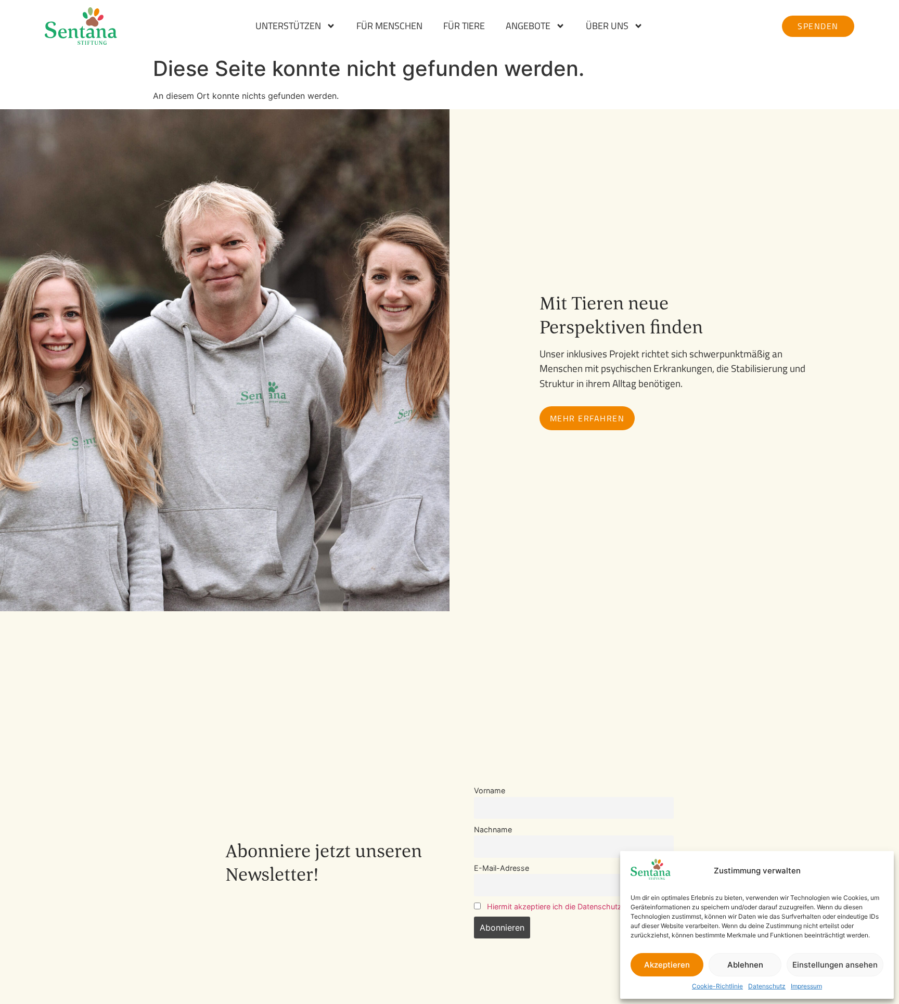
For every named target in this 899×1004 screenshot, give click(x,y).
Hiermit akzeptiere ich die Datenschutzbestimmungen (580, 906)
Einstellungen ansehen (835, 965)
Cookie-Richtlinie (717, 986)
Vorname (489, 790)
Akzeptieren (667, 965)
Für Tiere (464, 26)
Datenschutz (767, 986)
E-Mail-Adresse (501, 868)
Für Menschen (389, 26)
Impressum (806, 986)
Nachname (493, 829)
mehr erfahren (587, 418)
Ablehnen (745, 965)
